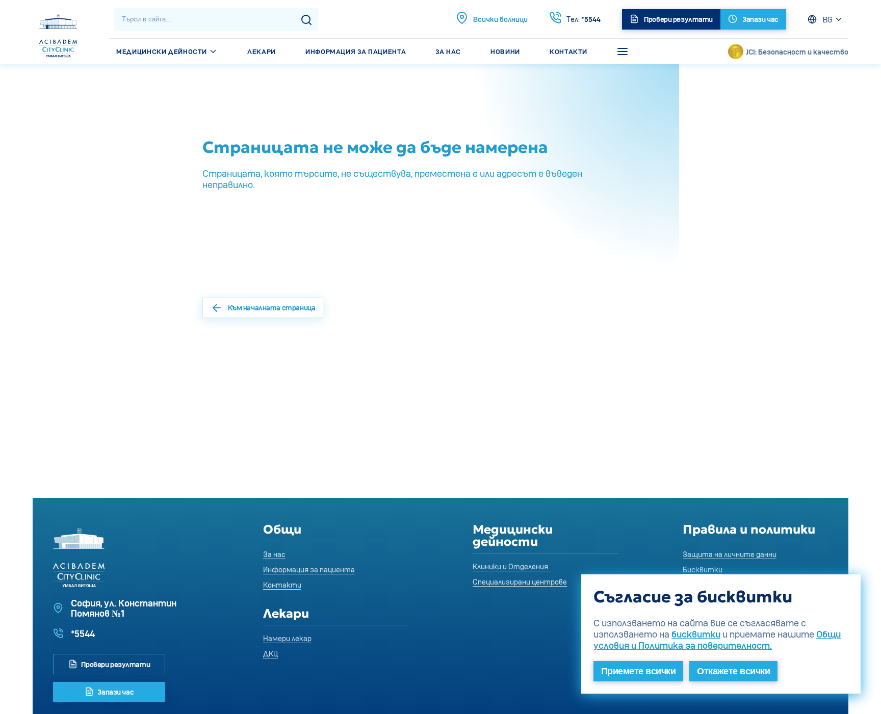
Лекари (261, 51)
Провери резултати (115, 664)
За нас (448, 51)
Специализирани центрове (520, 581)
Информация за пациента (355, 51)
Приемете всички (638, 671)
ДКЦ (270, 653)
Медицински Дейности (162, 51)
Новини (505, 51)
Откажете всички (733, 671)
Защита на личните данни (729, 554)
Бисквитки (702, 569)
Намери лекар (287, 638)
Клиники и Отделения (510, 566)
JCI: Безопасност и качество (797, 51)
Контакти (568, 51)
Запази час (115, 691)
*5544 (583, 19)
